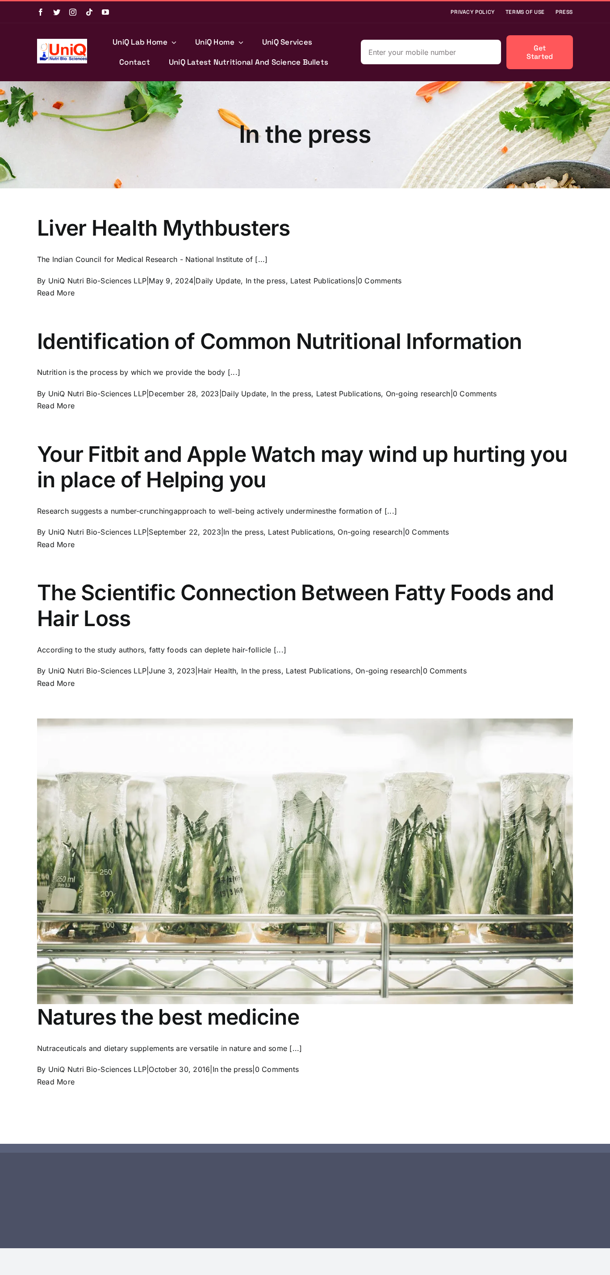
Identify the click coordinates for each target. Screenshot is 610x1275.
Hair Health (217, 670)
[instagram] (72, 12)
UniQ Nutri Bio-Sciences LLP (97, 280)
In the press (266, 280)
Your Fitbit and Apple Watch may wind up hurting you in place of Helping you (302, 467)
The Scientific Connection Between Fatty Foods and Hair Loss (295, 605)
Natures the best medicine (168, 1017)
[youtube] (105, 12)
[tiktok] (89, 12)
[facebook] (40, 12)
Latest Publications (322, 280)
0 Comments (379, 280)
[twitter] (56, 12)
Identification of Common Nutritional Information (279, 341)
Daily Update (218, 280)
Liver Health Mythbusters (163, 228)
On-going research (418, 393)
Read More (56, 292)
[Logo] (62, 42)
